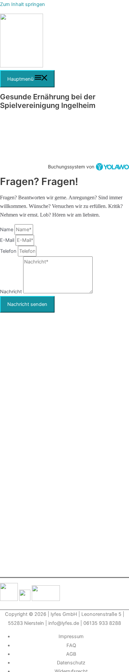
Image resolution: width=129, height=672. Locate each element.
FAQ (71, 645)
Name (7, 230)
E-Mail (8, 240)
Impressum (71, 636)
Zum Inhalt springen (22, 4)
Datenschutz (71, 663)
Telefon (9, 251)
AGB (71, 654)
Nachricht (11, 292)
